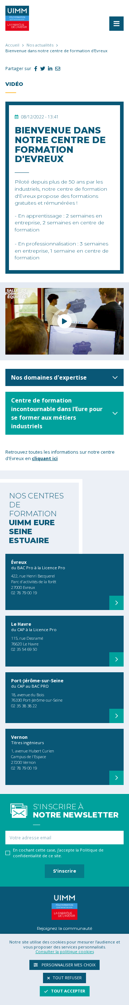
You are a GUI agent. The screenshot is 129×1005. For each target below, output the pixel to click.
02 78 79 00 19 (24, 592)
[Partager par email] (56, 68)
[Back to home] (17, 17)
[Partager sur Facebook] (34, 68)
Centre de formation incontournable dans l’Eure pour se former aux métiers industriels (56, 413)
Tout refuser (67, 977)
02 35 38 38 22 (24, 705)
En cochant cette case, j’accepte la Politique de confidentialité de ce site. (58, 852)
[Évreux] (116, 603)
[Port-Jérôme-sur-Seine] (116, 716)
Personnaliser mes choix (67, 964)
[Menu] (116, 23)
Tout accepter (68, 991)
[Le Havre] (116, 659)
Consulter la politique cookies (64, 951)
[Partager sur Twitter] (41, 68)
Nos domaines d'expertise (49, 377)
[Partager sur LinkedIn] (48, 68)
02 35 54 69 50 (24, 649)
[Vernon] (116, 778)
